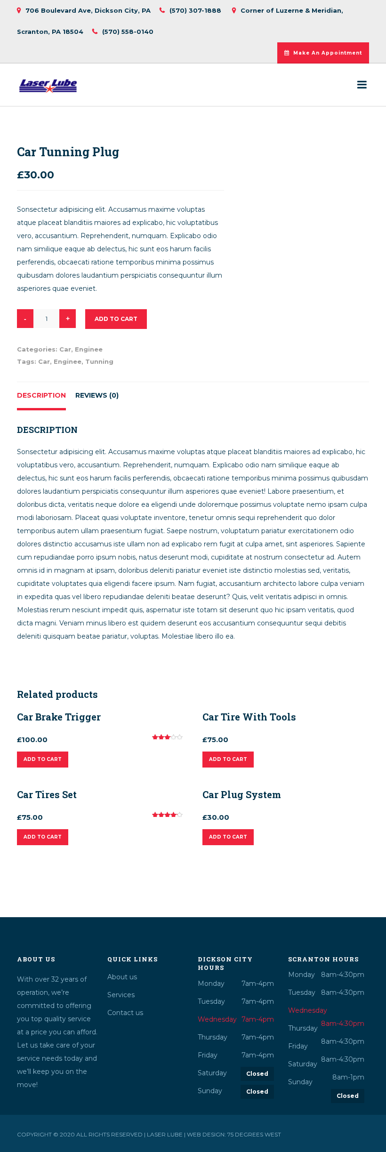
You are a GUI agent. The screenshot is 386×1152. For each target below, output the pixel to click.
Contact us (125, 1012)
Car (65, 349)
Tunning (99, 361)
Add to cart (116, 318)
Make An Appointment (327, 53)
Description (41, 395)
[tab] (41, 396)
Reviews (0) (97, 395)
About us (122, 977)
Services (121, 995)
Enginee (89, 349)
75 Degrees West (254, 1134)
